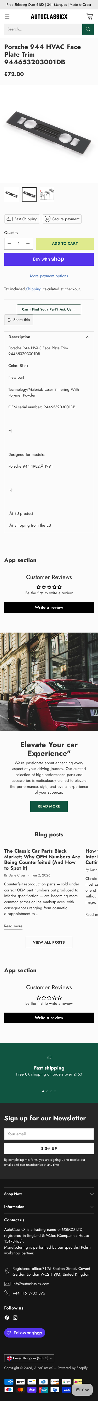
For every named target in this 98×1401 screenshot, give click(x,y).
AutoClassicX (43, 1367)
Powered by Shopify (73, 1367)
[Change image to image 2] (29, 194)
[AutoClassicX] (49, 16)
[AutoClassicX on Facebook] (7, 1318)
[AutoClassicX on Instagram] (15, 1318)
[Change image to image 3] (47, 194)
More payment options (49, 276)
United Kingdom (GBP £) (30, 1358)
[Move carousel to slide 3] (51, 1091)
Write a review (49, 607)
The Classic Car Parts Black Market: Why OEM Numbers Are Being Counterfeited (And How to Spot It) (42, 859)
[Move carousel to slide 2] (47, 1091)
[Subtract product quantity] (9, 243)
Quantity (11, 233)
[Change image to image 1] (11, 194)
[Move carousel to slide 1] (43, 1091)
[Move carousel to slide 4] (55, 1091)
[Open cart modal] (89, 16)
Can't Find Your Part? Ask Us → (49, 309)
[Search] (88, 29)
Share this (21, 320)
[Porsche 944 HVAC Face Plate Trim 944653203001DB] (49, 134)
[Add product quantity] (28, 243)
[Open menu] (7, 16)
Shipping (34, 289)
